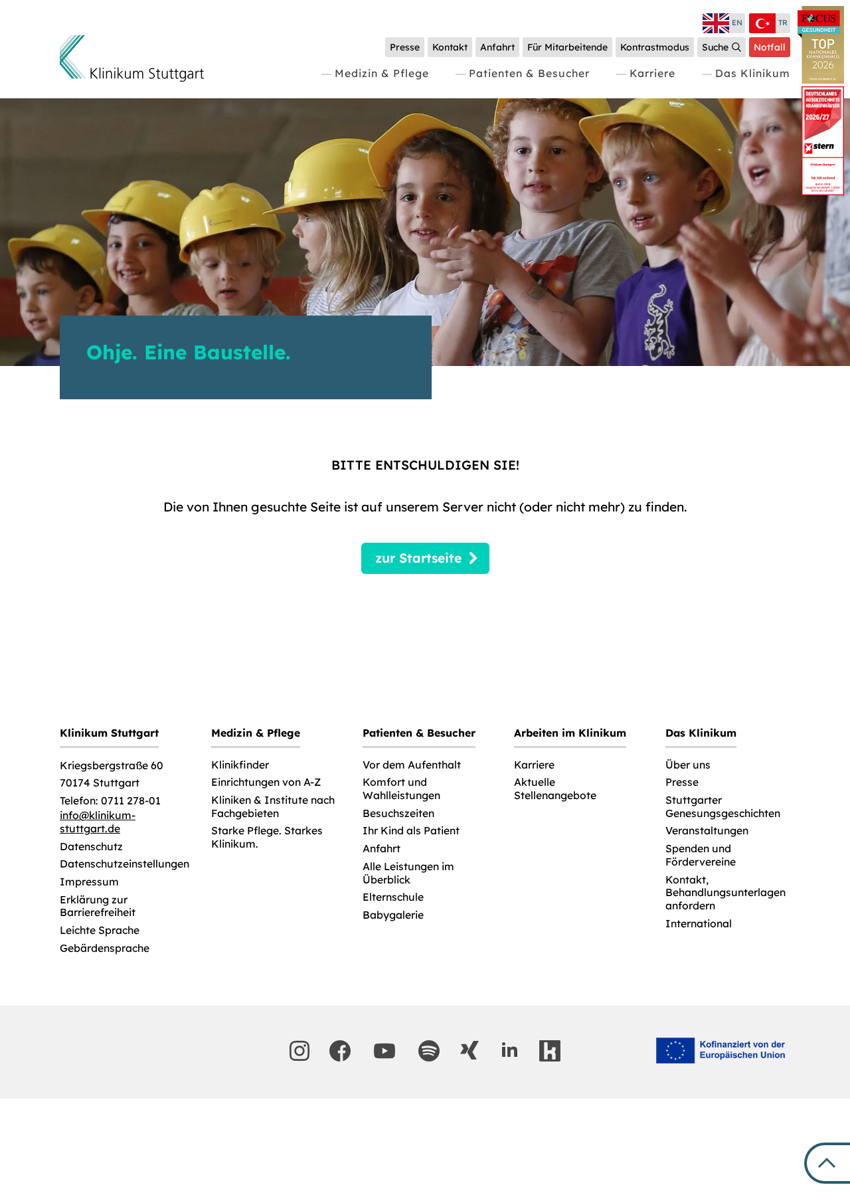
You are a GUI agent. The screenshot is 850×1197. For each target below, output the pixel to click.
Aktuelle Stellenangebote (555, 789)
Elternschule (393, 897)
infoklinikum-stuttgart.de (97, 822)
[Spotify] (429, 1050)
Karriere (652, 73)
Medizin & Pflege (382, 73)
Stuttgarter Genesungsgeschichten (722, 807)
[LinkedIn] (509, 1050)
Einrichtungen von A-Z (266, 782)
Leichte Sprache (99, 930)
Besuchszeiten (398, 813)
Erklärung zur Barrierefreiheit (97, 906)
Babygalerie (393, 915)
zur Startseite (418, 558)
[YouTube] (384, 1050)
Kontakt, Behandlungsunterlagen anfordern (725, 893)
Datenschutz (91, 846)
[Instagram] (299, 1050)
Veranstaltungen (706, 830)
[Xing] (469, 1050)
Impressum (89, 881)
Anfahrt (381, 848)
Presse (682, 782)
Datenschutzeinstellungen (124, 864)
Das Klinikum (752, 73)
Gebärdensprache (104, 948)
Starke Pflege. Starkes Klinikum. (267, 837)
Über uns (688, 765)
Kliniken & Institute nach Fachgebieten (273, 807)
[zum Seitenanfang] (827, 1163)
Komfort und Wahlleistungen (401, 789)
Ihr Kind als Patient (411, 830)
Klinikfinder (240, 765)
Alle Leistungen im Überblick (408, 873)
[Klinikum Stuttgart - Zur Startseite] (132, 58)
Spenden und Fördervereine (700, 855)
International (698, 923)
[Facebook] (340, 1050)
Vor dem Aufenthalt (412, 765)
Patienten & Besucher (529, 73)
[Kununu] (549, 1050)
